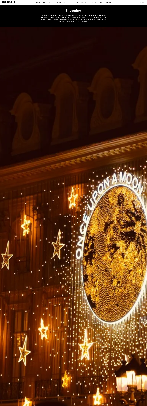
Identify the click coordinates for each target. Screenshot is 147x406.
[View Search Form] (132, 2)
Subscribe (140, 2)
